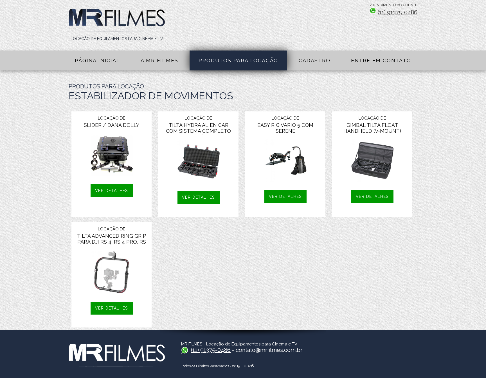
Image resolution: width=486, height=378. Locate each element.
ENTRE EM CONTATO (381, 60)
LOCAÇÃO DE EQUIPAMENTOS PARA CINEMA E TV (117, 38)
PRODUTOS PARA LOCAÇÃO (238, 60)
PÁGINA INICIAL (97, 60)
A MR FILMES (159, 60)
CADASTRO (314, 60)
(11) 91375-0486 (397, 12)
